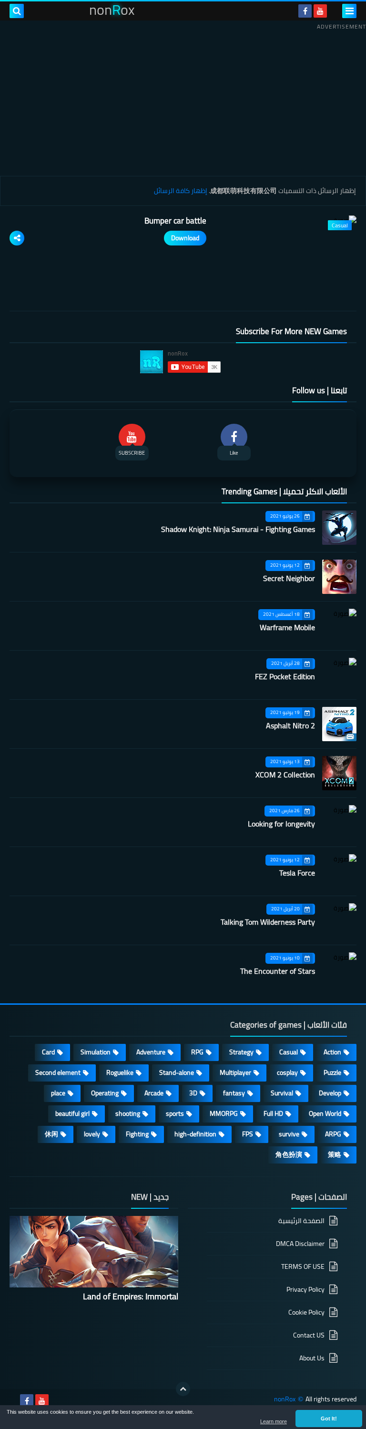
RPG (197, 1052)
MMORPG (224, 1113)
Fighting (137, 1134)
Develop (330, 1093)
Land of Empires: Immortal (130, 1296)
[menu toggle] (349, 11)
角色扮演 (288, 1154)
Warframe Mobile (287, 627)
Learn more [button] (273, 1421)
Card (48, 1052)
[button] (328, 1418)
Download (185, 238)
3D (193, 1093)
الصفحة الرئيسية (301, 1221)
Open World (325, 1113)
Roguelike (119, 1072)
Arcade (153, 1093)
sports (175, 1113)
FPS (247, 1134)
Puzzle (332, 1072)
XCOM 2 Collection (285, 774)
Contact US (309, 1335)
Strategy (241, 1052)
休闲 (51, 1134)
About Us (312, 1358)
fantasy (234, 1093)
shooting (127, 1113)
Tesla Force (297, 873)
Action (332, 1052)
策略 (334, 1154)
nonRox (284, 1399)
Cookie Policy (306, 1312)
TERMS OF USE (303, 1266)
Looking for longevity (281, 824)
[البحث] (17, 11)
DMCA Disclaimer (300, 1243)
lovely (92, 1134)
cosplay (287, 1072)
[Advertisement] (183, 99)
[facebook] (305, 11)
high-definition (195, 1134)
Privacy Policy (305, 1289)
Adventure (150, 1052)
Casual (288, 1052)
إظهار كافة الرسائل (180, 190)
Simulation (96, 1052)
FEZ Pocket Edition (285, 676)
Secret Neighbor (289, 578)
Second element (58, 1072)
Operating (105, 1093)
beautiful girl (72, 1113)
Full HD (273, 1113)
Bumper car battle (175, 220)
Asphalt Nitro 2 (290, 725)
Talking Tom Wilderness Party (268, 922)
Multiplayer (235, 1072)
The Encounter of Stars (277, 971)
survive (289, 1134)
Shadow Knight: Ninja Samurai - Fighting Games (238, 529)
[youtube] (320, 11)
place (58, 1093)
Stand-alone (176, 1072)
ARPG (333, 1134)
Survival (282, 1093)
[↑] (183, 1389)
